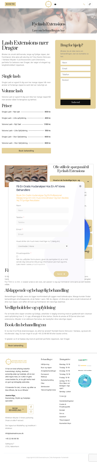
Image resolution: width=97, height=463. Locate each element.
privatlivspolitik (38, 264)
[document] (48, 231)
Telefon (19, 217)
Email (19, 229)
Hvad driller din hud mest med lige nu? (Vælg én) (38, 241)
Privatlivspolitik (23, 253)
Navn (18, 205)
